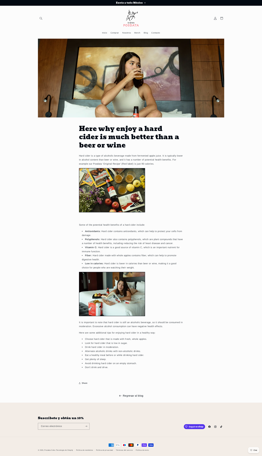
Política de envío (142, 450)
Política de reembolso (84, 450)
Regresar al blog (133, 395)
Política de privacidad (104, 450)
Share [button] (84, 383)
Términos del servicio (124, 450)
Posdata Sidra (49, 450)
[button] (41, 18)
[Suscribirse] (86, 426)
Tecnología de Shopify (64, 450)
